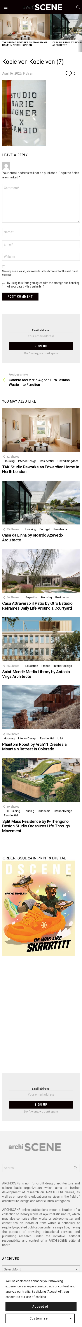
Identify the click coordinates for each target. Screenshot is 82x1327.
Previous (2, 33)
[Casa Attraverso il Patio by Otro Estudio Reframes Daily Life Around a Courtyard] (41, 571)
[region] (41, 1299)
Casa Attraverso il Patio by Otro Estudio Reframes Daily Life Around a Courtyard (37, 605)
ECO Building (12, 811)
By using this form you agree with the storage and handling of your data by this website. (43, 284)
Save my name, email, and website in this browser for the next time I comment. (40, 272)
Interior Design (27, 461)
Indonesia (44, 811)
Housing (9, 461)
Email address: (41, 330)
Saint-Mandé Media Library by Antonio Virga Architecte (36, 674)
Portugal (45, 529)
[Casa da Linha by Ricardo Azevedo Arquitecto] (41, 502)
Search (75, 1169)
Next (80, 33)
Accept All (41, 1306)
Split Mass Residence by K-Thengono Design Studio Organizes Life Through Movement (36, 826)
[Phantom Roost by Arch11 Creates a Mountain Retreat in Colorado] (41, 707)
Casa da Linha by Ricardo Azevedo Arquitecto (32, 537)
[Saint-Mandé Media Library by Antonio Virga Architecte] (41, 639)
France (46, 665)
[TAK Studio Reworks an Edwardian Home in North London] (25, 27)
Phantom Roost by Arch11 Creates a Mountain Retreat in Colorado (34, 746)
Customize (39, 1318)
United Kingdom (68, 461)
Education (31, 665)
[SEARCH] (78, 7)
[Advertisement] (41, 1017)
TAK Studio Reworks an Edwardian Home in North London (24, 44)
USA (60, 738)
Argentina (31, 597)
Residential (47, 461)
